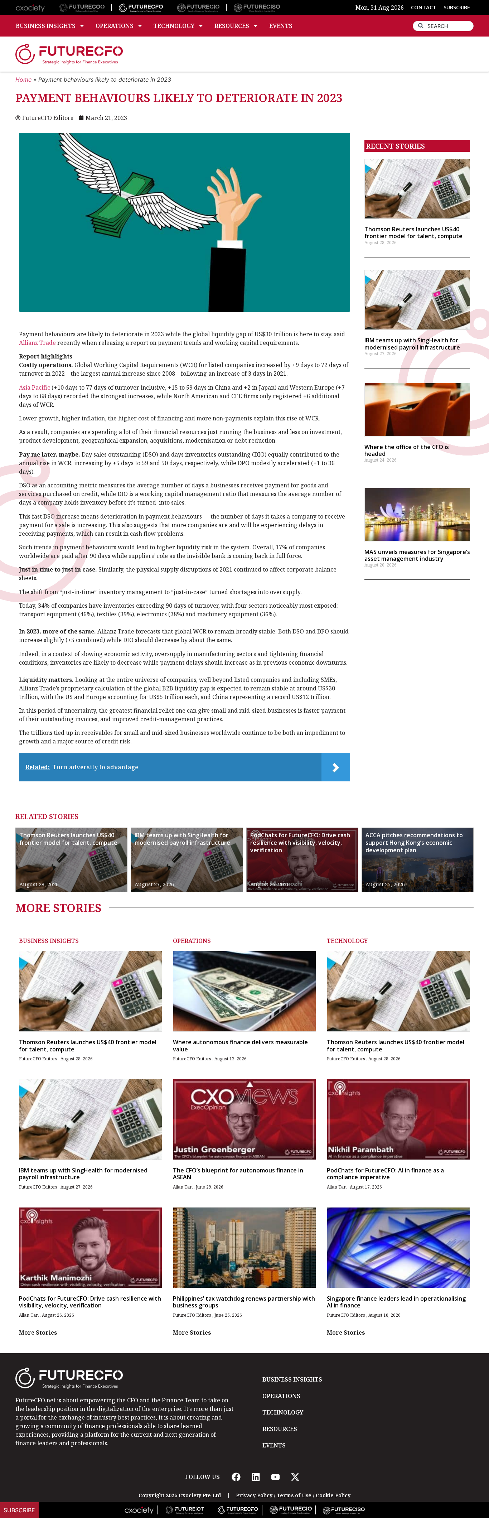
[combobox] (443, 26)
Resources (231, 26)
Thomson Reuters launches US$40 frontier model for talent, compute (413, 232)
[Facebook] (236, 1477)
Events (280, 26)
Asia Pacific (34, 387)
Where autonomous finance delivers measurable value (240, 1045)
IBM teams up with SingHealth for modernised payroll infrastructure (412, 343)
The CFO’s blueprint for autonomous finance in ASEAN (238, 1173)
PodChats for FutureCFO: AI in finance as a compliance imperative (385, 1173)
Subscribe (19, 1510)
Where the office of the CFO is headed (406, 450)
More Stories (38, 1332)
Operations (115, 26)
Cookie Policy (333, 1495)
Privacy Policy (254, 1495)
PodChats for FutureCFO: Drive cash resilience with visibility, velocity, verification (300, 842)
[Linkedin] (256, 1477)
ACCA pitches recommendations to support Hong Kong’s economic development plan (414, 842)
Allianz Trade (37, 343)
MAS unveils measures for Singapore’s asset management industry (417, 555)
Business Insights (46, 26)
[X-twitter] (295, 1477)
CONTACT (423, 7)
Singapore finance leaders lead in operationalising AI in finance (396, 1302)
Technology (174, 26)
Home (23, 79)
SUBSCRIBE (457, 7)
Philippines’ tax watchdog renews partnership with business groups (244, 1302)
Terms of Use (294, 1495)
